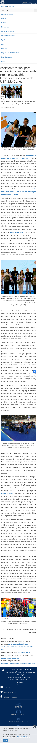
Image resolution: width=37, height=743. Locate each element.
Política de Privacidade (10, 697)
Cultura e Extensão (7, 14)
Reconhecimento (6, 57)
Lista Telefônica (8, 688)
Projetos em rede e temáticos (10, 53)
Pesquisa (4, 48)
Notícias (11, 6)
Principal (4, 6)
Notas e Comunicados (8, 35)
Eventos (3, 22)
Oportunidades (5, 40)
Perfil (2, 44)
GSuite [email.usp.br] (9, 692)
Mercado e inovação (7, 31)
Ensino (3, 18)
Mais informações (22, 736)
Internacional (5, 27)
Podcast (3, 61)
